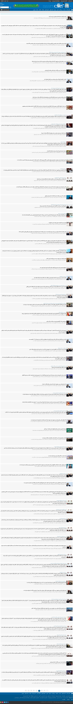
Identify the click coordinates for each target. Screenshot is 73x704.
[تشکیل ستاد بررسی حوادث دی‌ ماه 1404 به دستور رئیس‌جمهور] (69, 197)
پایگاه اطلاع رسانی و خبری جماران (60, 702)
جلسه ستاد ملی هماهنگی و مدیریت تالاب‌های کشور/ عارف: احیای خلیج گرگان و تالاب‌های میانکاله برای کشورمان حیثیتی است (45, 483)
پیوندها (50, 1)
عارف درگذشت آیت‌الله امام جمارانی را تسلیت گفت (57, 16)
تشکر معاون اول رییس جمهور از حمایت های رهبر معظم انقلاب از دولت (54, 384)
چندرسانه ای (70, 1)
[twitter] (6, 702)
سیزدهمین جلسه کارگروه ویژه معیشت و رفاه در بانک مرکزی (56, 321)
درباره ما (68, 699)
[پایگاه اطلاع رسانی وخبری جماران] (53, 6)
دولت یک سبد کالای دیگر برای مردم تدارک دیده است (57, 456)
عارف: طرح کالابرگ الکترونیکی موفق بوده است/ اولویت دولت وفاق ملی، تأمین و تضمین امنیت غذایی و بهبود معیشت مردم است (44, 304)
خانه (72, 12)
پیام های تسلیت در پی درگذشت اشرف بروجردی (58, 662)
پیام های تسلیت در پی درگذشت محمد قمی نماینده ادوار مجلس (55, 70)
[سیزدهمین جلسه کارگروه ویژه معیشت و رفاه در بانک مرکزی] (69, 323)
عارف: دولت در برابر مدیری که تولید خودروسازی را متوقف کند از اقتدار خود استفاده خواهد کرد (50, 277)
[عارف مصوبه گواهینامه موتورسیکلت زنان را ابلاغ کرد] (69, 224)
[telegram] (4, 702)
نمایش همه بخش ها (6, 10)
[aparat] (2, 702)
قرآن (29, 696)
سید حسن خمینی (36, 696)
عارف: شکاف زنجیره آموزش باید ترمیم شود (59, 367)
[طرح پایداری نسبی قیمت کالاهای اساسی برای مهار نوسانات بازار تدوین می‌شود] (69, 206)
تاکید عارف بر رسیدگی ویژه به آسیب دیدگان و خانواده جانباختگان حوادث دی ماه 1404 (51, 179)
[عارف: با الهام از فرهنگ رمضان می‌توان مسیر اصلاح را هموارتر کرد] (69, 81)
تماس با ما (63, 699)
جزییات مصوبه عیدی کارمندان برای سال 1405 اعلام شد (56, 151)
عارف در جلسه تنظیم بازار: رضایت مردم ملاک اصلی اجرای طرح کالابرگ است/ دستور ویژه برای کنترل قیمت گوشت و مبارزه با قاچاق (44, 375)
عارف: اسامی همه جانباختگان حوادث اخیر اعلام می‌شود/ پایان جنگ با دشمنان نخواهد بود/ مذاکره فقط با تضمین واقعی (46, 286)
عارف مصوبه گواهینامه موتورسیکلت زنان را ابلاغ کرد (57, 223)
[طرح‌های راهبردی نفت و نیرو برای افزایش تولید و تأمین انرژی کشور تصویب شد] (69, 269)
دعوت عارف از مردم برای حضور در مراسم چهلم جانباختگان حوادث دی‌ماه (53, 133)
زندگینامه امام (63, 696)
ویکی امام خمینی (17, 697)
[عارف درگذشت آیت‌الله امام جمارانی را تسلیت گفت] (69, 18)
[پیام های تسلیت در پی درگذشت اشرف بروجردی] (69, 663)
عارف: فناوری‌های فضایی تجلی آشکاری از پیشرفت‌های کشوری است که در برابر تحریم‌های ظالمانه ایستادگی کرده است (46, 582)
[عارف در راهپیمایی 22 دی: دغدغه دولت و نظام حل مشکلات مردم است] (69, 439)
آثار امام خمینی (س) (64, 1)
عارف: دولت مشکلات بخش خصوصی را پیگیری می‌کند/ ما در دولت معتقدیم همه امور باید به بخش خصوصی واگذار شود (46, 43)
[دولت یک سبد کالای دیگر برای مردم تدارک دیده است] (69, 457)
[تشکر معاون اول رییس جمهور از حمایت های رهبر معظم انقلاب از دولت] (69, 385)
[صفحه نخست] (72, 10)
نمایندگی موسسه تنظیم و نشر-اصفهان (34, 697)
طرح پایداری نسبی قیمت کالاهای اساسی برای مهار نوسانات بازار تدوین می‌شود (53, 206)
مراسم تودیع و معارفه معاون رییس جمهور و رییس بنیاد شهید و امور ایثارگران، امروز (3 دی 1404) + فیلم (49, 608)
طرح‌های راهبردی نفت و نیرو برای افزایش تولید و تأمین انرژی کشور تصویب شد (53, 267)
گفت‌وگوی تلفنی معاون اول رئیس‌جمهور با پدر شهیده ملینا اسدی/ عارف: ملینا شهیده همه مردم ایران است (48, 420)
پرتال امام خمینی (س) (65, 697)
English (2, 1)
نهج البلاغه (32, 696)
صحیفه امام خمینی (68, 696)
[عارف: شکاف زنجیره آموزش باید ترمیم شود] (69, 367)
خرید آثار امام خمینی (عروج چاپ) (52, 697)
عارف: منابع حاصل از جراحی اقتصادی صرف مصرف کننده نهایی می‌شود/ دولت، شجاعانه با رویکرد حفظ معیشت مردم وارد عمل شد (44, 394)
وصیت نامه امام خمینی (44, 696)
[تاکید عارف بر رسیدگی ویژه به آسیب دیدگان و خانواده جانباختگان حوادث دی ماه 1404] (69, 179)
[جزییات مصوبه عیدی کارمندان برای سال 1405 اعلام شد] (69, 152)
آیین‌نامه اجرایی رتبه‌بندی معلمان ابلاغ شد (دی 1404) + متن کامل (55, 429)
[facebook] (8, 702)
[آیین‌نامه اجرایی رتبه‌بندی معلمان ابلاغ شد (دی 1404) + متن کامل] (69, 430)
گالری (40, 696)
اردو (7, 1)
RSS (72, 699)
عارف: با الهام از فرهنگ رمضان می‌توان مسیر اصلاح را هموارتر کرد (55, 79)
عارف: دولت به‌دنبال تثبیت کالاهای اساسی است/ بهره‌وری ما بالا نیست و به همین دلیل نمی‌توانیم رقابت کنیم (47, 349)
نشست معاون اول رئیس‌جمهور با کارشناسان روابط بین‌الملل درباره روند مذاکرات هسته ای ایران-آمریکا (49, 61)
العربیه (5, 1)
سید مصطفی (49, 696)
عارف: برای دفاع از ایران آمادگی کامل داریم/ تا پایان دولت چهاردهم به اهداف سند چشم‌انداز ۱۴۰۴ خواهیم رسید (47, 339)
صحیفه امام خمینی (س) (55, 1)
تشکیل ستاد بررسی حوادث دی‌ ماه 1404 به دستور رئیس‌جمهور (55, 196)
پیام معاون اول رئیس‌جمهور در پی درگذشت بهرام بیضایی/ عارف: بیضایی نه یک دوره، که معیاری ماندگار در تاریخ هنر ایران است (44, 590)
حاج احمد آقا (53, 696)
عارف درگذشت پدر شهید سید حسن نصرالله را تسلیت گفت (56, 258)
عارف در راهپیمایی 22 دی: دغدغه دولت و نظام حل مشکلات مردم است (54, 438)
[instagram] (1, 702)
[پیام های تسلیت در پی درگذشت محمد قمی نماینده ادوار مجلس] (69, 72)
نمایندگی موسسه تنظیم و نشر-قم (43, 697)
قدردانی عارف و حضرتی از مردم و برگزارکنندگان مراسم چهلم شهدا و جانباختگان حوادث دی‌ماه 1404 (49, 97)
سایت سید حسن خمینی (60, 697)
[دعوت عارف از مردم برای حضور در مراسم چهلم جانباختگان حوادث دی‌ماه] (69, 134)
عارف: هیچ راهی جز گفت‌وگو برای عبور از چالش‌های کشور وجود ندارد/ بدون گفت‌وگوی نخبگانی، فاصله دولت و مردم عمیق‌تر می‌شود (44, 313)
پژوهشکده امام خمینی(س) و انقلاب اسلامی (24, 697)
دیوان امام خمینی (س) (58, 696)
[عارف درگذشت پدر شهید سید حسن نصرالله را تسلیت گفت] (69, 260)
